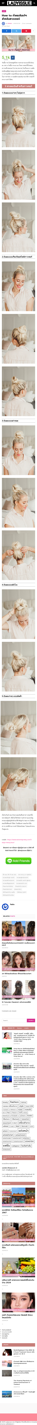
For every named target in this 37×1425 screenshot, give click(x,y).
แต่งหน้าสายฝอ (7, 1138)
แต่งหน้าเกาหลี (17, 1138)
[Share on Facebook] (6, 31)
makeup (23, 1102)
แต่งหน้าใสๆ (29, 1141)
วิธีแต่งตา (6, 1119)
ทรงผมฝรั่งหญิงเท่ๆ (8, 880)
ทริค (4, 1112)
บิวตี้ (20, 1113)
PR (4, 1028)
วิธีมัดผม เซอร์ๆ (21, 892)
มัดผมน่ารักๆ (17, 889)
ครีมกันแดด (13, 1110)
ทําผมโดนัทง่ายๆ (7, 889)
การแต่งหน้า (5, 1109)
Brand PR (11, 1028)
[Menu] (3, 3)
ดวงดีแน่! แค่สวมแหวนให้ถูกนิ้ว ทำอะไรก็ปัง (18, 1246)
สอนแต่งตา (26, 1119)
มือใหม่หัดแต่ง (6, 1116)
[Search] (34, 3)
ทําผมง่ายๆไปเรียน (8, 886)
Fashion (14, 1102)
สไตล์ (14, 1123)
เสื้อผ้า (17, 1126)
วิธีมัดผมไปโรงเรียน (8, 895)
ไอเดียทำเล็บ (26, 1145)
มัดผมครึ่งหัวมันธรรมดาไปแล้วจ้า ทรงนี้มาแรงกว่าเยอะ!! (18, 944)
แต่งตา (5, 1131)
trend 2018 (29, 1106)
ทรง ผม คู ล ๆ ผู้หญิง (24, 874)
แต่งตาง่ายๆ (13, 1131)
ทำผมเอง (14, 1113)
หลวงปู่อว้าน (5, 1334)
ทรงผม (20, 1109)
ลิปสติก (29, 1116)
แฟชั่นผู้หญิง (15, 1146)
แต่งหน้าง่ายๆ (8, 1135)
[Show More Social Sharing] (33, 31)
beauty (5, 1102)
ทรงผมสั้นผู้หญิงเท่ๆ (8, 883)
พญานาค (4, 1338)
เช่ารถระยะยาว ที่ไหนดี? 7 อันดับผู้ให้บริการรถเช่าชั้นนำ (24, 1393)
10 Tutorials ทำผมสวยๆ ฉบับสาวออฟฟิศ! (16, 1002)
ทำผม (8, 1113)
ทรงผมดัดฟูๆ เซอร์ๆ (8, 877)
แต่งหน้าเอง (26, 1138)
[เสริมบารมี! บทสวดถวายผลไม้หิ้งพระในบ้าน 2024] (18, 1267)
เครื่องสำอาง (24, 1122)
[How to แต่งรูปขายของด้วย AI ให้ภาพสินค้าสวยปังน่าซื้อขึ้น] (7, 1373)
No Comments (28, 23)
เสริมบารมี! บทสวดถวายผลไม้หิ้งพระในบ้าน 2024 (18, 1281)
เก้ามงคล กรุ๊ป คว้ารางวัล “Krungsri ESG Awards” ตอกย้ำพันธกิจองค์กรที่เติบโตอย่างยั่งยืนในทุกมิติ (24, 1066)
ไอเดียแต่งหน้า (6, 1149)
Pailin (10, 23)
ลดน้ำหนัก (22, 1116)
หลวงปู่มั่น (5, 1336)
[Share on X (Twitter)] (16, 31)
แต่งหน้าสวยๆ (21, 1135)
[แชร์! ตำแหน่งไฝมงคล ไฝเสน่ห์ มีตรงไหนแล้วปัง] (18, 1302)
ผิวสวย (25, 1113)
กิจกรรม (19, 1028)
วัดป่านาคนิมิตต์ (6, 1330)
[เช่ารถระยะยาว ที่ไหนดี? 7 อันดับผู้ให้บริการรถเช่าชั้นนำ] (7, 1394)
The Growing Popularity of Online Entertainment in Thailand (22, 1382)
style (21, 1106)
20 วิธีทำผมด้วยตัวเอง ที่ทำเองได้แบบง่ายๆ (16, 974)
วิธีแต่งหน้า (16, 1119)
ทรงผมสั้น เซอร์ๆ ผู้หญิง (23, 880)
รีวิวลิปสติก (14, 1116)
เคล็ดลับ (5, 1126)
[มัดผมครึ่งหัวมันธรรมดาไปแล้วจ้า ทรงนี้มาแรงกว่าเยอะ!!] (18, 931)
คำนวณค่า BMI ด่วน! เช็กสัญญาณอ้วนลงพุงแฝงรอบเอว (24, 1362)
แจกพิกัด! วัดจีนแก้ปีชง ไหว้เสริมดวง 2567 (17, 1211)
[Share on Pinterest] (26, 31)
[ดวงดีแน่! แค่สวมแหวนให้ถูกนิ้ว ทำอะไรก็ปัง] (18, 1232)
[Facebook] (13, 58)
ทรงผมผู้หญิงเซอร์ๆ (22, 877)
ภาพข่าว (26, 1028)
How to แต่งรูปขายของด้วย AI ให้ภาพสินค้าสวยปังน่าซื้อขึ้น (24, 1372)
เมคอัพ (12, 1126)
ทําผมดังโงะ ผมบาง (20, 886)
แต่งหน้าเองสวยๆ (18, 1141)
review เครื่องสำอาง (10, 1106)
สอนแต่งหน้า (7, 1123)
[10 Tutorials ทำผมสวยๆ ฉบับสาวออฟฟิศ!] (18, 990)
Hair (4, 11)
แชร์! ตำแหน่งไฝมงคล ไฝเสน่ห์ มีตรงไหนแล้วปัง (17, 1316)
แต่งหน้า (23, 1131)
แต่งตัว (31, 1126)
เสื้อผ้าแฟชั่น (25, 1126)
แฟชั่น (6, 1146)
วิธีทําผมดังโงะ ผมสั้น (9, 892)
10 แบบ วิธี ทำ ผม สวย (9, 874)
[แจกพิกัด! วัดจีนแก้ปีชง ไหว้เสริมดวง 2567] (18, 1197)
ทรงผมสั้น (28, 1109)
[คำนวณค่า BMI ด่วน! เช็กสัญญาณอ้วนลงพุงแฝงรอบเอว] (7, 1363)
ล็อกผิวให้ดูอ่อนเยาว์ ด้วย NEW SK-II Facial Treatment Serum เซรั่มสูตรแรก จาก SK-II (24, 1352)
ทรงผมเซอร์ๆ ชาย (22, 883)
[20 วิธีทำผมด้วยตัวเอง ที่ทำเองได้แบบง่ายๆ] (18, 961)
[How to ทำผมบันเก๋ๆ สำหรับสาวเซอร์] (18, 43)
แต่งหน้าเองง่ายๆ (7, 1141)
